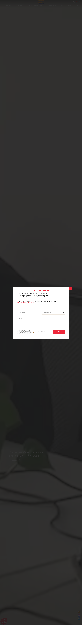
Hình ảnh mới (33, 331)
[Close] (70, 288)
